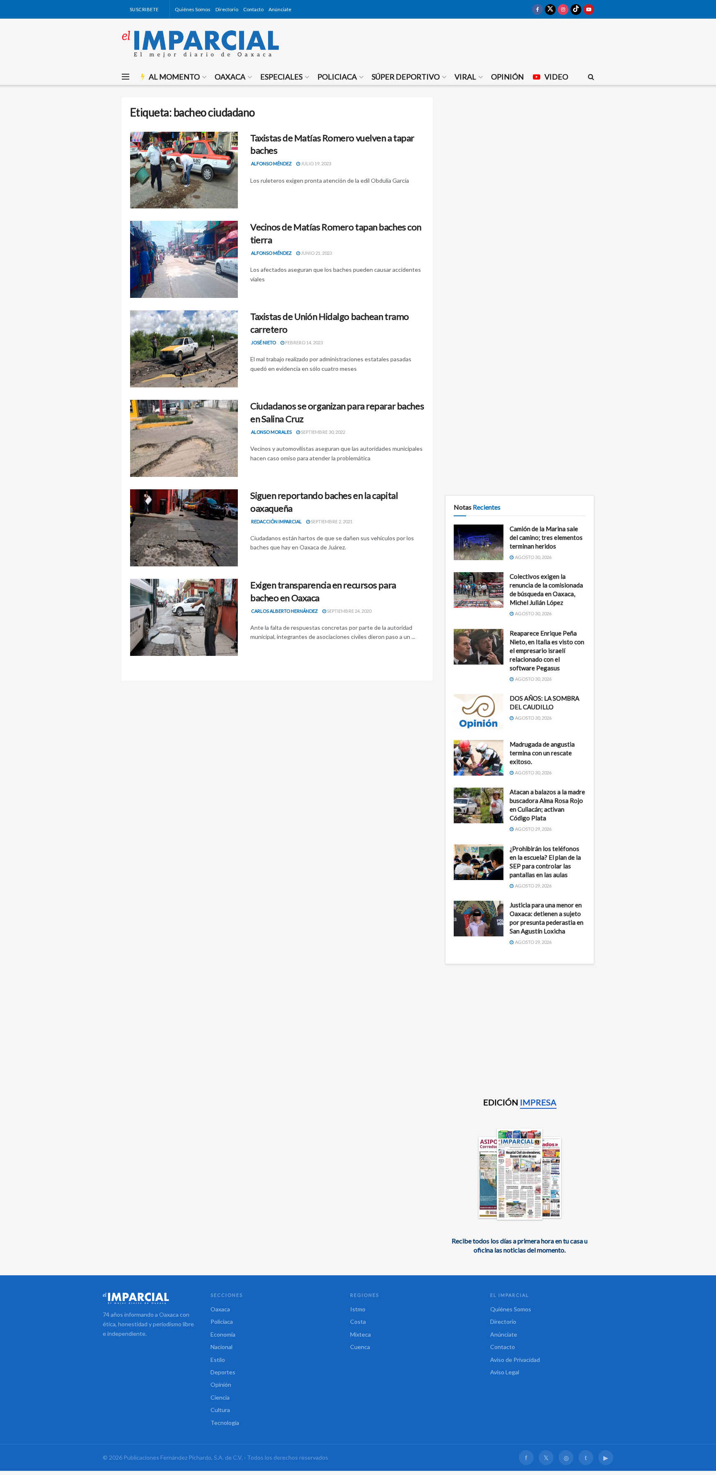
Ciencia (220, 1397)
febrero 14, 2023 (303, 342)
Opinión (507, 76)
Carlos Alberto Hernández (284, 611)
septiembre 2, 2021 (331, 521)
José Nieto (263, 342)
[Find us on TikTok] (576, 9)
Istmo (357, 1309)
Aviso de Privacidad (515, 1359)
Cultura (220, 1409)
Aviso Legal (504, 1372)
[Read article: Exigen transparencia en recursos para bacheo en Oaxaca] (184, 617)
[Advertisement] (519, 155)
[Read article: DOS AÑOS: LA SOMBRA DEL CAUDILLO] (478, 712)
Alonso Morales (271, 432)
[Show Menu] (125, 77)
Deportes (222, 1372)
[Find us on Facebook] (537, 9)
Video (556, 76)
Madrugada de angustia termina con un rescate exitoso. (542, 752)
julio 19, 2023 (315, 163)
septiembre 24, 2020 (348, 611)
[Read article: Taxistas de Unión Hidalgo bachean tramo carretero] (184, 348)
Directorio (226, 9)
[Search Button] (591, 76)
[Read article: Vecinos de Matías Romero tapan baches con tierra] (184, 259)
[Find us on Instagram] (563, 9)
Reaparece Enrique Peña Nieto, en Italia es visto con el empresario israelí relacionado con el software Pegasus (547, 650)
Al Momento (174, 76)
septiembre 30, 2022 (322, 432)
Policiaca (337, 76)
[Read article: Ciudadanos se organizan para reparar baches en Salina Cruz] (184, 438)
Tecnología (224, 1422)
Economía (222, 1334)
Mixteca (360, 1334)
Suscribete (143, 9)
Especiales (281, 76)
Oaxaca (230, 76)
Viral (465, 76)
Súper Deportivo (406, 76)
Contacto (253, 9)
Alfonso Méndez (271, 163)
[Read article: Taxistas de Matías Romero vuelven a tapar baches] (184, 170)
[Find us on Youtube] (588, 9)
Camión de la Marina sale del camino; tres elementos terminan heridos (546, 537)
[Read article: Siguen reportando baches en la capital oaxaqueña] (184, 527)
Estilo (217, 1359)
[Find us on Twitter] (550, 9)
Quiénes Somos (192, 9)
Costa (358, 1321)
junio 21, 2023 (316, 253)
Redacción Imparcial (276, 521)
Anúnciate (279, 9)
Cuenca (360, 1346)
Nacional (221, 1346)
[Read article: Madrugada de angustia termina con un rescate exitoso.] (478, 758)
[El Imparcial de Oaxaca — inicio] (148, 1298)
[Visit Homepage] (200, 43)
